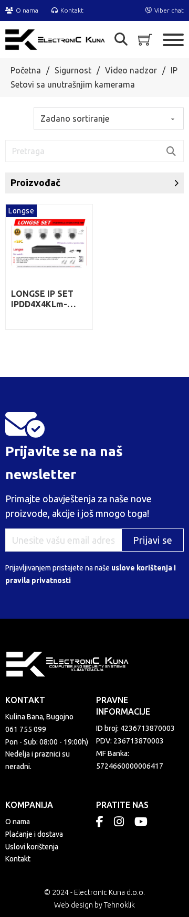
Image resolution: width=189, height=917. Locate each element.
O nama (17, 821)
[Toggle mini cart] (145, 40)
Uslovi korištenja (31, 847)
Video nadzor (131, 70)
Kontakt (17, 859)
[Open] (121, 39)
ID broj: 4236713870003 (135, 728)
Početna (25, 70)
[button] (94, 182)
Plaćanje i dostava (34, 834)
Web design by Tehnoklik (94, 905)
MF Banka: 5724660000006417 (129, 759)
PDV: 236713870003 (130, 741)
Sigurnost (73, 70)
